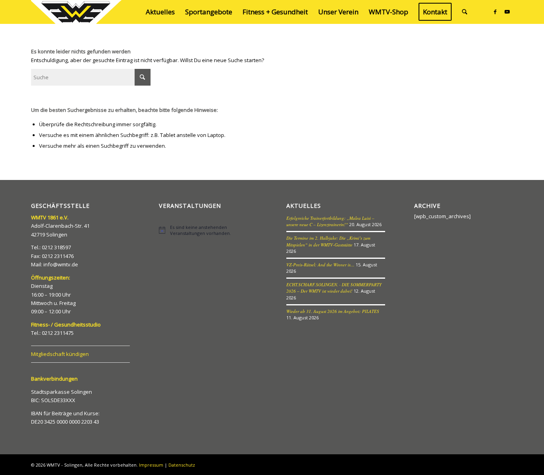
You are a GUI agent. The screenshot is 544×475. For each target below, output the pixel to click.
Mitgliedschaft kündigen (60, 354)
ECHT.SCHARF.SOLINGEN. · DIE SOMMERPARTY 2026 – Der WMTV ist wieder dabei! (334, 287)
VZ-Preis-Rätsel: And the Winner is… (320, 265)
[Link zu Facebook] (495, 12)
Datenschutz (181, 465)
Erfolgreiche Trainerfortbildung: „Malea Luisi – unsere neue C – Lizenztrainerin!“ (330, 221)
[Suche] (464, 12)
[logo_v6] (77, 12)
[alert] (208, 230)
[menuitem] (160, 12)
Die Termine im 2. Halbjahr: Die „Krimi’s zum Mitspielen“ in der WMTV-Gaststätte (328, 241)
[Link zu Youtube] (507, 12)
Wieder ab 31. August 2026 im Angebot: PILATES (332, 311)
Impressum (151, 465)
